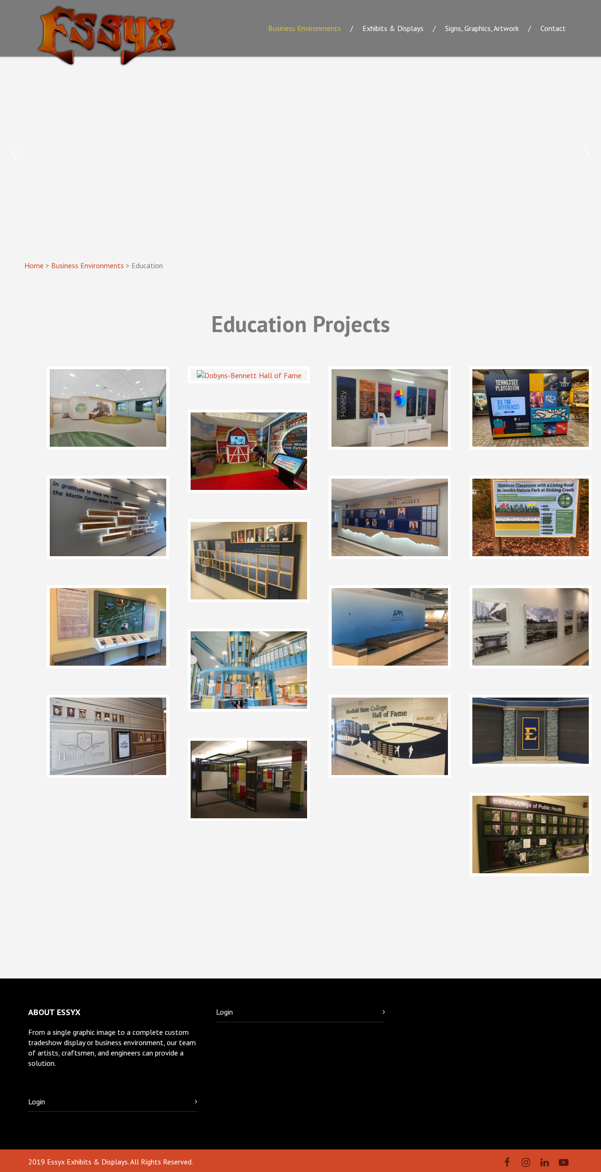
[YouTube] (563, 1162)
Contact (553, 28)
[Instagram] (525, 1162)
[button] (14, 154)
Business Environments (304, 28)
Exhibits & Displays (393, 28)
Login (36, 1101)
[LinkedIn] (544, 1162)
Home (34, 265)
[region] (300, 154)
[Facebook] (507, 1162)
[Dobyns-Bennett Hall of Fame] (249, 374)
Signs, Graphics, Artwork (482, 28)
